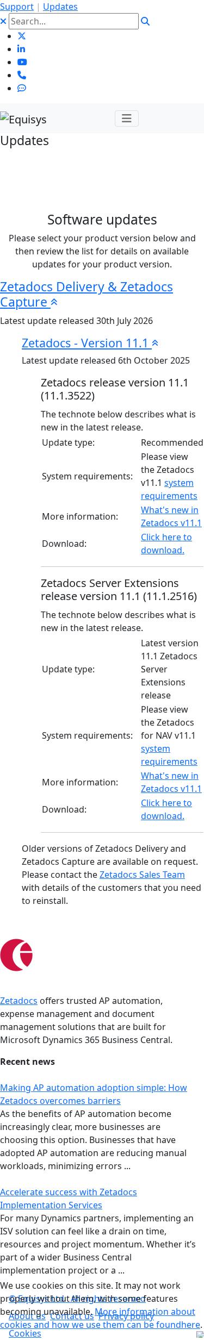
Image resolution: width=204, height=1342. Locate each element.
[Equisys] (23, 118)
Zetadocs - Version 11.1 (87, 343)
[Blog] (21, 88)
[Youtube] (22, 62)
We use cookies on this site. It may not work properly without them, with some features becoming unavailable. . (101, 1305)
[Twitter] (21, 36)
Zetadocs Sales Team (142, 875)
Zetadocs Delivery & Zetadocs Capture (86, 294)
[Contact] (21, 75)
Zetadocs (19, 1001)
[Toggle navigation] (127, 118)
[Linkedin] (21, 49)
